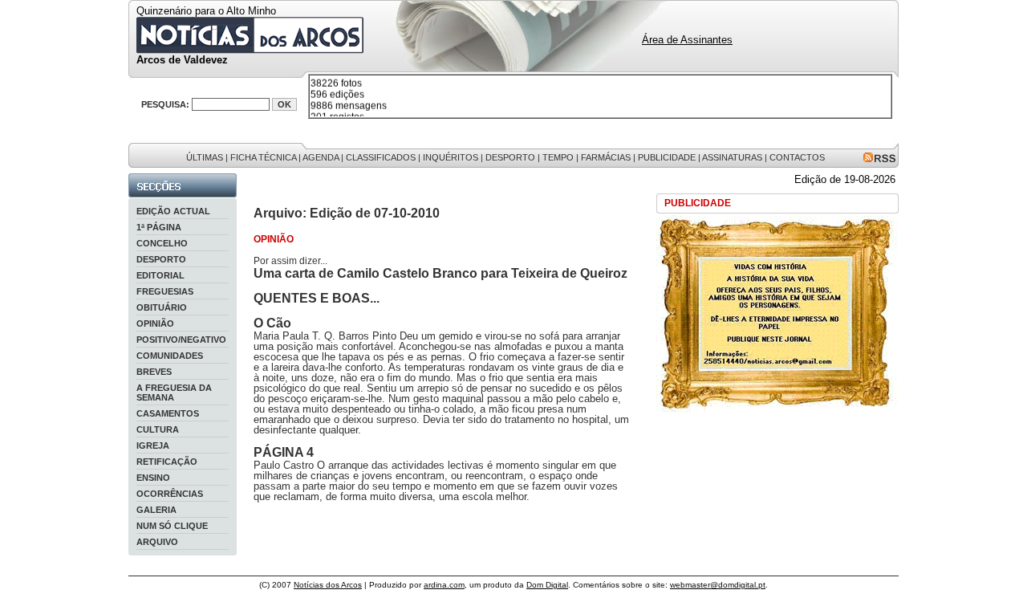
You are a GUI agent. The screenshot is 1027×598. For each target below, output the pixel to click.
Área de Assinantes (687, 40)
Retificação (166, 461)
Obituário (161, 307)
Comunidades (169, 355)
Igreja (152, 445)
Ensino (153, 477)
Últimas (204, 157)
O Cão (272, 323)
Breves (154, 371)
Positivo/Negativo (181, 339)
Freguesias (164, 291)
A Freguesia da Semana (174, 392)
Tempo (558, 157)
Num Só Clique (172, 526)
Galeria (156, 510)
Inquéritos (450, 157)
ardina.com (444, 584)
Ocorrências (169, 493)
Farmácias (606, 157)
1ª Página (158, 227)
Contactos (797, 157)
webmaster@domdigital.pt (717, 584)
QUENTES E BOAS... (317, 298)
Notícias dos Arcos (328, 584)
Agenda (320, 157)
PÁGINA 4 (284, 452)
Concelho (162, 243)
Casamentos (167, 413)
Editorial (160, 275)
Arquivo (157, 542)
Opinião (155, 323)
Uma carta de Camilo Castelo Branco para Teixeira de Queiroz (440, 273)
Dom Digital (547, 584)
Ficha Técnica (263, 157)
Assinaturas (732, 157)
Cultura (157, 429)
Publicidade (667, 157)
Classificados (381, 157)
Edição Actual (173, 211)
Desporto (510, 157)
